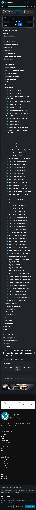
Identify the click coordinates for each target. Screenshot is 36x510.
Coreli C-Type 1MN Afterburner (17, 179)
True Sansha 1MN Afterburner (17, 294)
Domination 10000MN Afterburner (18, 194)
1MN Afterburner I (14, 138)
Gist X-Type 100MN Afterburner (18, 226)
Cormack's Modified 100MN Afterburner (20, 191)
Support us (4, 436)
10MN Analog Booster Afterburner (18, 127)
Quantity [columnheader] (23, 367)
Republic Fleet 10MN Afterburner (18, 265)
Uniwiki (3, 461)
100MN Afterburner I (15, 104)
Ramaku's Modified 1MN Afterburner (19, 259)
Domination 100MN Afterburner (18, 197)
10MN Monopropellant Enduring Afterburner (16, 131)
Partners (3, 434)
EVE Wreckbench (6, 453)
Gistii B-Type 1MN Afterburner (17, 232)
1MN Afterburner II (14, 141)
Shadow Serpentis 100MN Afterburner (20, 276)
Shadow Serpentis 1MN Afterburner (19, 282)
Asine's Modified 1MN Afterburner (18, 155)
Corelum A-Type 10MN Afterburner (18, 182)
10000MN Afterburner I (15, 90)
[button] (7, 2)
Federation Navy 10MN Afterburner (19, 209)
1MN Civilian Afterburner (16, 147)
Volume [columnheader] (30, 367)
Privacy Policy (9, 502)
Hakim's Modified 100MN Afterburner (19, 250)
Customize (20, 506)
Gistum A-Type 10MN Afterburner (18, 238)
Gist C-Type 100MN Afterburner (18, 223)
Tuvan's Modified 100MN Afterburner (19, 297)
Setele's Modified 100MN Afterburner (19, 271)
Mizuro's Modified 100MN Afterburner (19, 253)
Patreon (5, 478)
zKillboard (4, 459)
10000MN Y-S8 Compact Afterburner (19, 101)
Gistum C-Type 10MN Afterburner (18, 244)
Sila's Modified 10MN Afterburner (18, 285)
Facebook (5, 474)
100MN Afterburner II (15, 107)
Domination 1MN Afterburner (17, 203)
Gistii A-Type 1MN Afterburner (17, 229)
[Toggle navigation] (32, 2)
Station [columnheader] (11, 367)
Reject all (10, 506)
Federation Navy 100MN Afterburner (19, 206)
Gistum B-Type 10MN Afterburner (18, 241)
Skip (16, 24)
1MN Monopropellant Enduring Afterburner (21, 150)
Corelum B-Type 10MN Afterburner (18, 185)
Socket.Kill (4, 466)
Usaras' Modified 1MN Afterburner (18, 300)
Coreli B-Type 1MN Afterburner (17, 176)
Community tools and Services (9, 468)
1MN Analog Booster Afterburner (18, 144)
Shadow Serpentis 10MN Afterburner (19, 279)
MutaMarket (4, 463)
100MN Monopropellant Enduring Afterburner (17, 114)
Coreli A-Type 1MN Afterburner (17, 173)
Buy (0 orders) (19, 359)
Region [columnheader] (5, 367)
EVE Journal (4, 451)
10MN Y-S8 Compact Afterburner (18, 135)
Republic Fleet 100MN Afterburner (18, 262)
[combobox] (7, 25)
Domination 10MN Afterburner (17, 200)
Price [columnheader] (17, 367)
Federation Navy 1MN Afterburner (18, 211)
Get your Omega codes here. (22, 403)
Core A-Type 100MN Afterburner (18, 161)
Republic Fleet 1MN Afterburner (18, 268)
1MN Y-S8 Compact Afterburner (18, 152)
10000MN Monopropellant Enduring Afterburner (17, 97)
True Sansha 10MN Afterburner (18, 291)
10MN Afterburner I (14, 121)
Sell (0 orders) (8, 359)
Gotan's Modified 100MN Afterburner (19, 247)
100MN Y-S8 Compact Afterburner (18, 118)
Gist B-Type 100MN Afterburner (18, 220)
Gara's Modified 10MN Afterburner (18, 214)
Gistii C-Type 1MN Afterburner (17, 235)
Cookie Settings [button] (5, 442)
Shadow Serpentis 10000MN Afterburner (20, 273)
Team (2, 438)
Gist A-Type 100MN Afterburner (18, 217)
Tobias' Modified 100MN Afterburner (19, 288)
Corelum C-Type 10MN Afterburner (18, 188)
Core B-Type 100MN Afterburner (18, 164)
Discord (5, 476)
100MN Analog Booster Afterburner (19, 110)
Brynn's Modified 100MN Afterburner (19, 158)
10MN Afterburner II (14, 124)
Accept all (30, 506)
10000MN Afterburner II (15, 93)
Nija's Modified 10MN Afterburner (18, 256)
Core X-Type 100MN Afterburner (18, 170)
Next (20, 24)
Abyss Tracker (5, 449)
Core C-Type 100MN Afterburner (18, 167)
